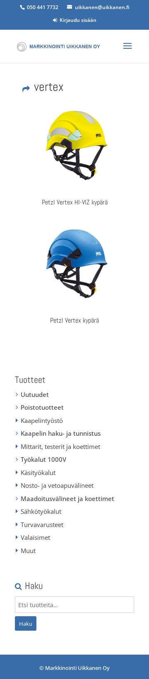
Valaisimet (35, 537)
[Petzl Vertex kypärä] (74, 267)
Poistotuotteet (42, 407)
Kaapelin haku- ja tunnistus (61, 433)
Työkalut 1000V (43, 459)
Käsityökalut (38, 472)
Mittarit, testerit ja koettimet (60, 446)
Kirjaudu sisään (76, 20)
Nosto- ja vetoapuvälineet (57, 485)
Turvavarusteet (42, 524)
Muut (28, 550)
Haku (25, 623)
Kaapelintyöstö (42, 420)
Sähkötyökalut (41, 511)
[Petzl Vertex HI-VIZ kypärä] (74, 148)
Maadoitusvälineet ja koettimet (67, 498)
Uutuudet (35, 394)
